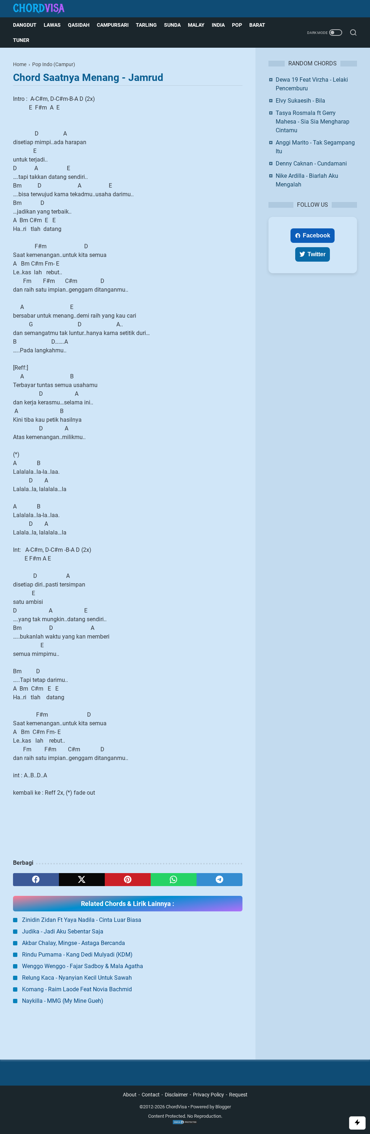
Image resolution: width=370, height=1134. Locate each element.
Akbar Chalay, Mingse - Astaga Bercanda (73, 943)
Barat (257, 25)
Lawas (52, 25)
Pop (237, 25)
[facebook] (36, 879)
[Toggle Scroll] (357, 1123)
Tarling (146, 25)
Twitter (316, 254)
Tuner (21, 40)
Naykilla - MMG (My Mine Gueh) (62, 1000)
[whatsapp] (174, 879)
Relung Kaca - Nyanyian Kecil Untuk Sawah (77, 977)
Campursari (113, 25)
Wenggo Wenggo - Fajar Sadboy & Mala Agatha (82, 966)
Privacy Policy (208, 1095)
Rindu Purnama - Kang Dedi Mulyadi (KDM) (77, 954)
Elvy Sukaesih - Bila (300, 100)
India (218, 25)
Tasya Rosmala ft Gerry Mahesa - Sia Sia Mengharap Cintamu (312, 121)
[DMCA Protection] (185, 1123)
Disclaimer (176, 1095)
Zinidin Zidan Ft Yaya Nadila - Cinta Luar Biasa (81, 919)
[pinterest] (128, 879)
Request (238, 1095)
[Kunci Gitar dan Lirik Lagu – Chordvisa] (43, 9)
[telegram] (219, 879)
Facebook (316, 235)
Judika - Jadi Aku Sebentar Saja (62, 931)
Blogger (223, 1106)
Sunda (172, 25)
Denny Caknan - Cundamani (311, 163)
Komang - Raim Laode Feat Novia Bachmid (77, 989)
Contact (151, 1095)
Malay (196, 25)
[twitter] (82, 879)
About (130, 1095)
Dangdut (24, 25)
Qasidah (79, 25)
